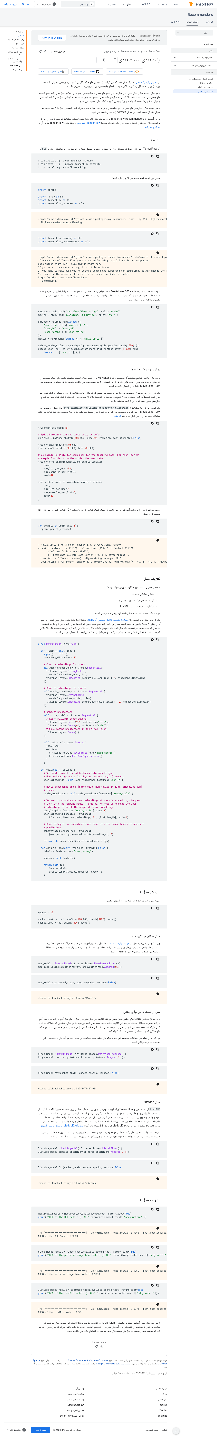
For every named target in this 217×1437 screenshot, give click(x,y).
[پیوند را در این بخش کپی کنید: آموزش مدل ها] (135, 892)
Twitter (163, 1410)
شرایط (164, 1430)
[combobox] (78, 4)
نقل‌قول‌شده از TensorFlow (71, 1415)
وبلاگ (164, 1394)
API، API (146, 4)
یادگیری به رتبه (152, 126)
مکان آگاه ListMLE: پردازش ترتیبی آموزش (61, 1125)
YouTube (162, 1415)
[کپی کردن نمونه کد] (157, 156)
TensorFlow (154, 51)
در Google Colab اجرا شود (122, 71)
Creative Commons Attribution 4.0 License (87, 1360)
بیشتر (112, 4)
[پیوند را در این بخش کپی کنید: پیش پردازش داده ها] (126, 369)
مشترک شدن (40, 1429)
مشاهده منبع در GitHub (85, 71)
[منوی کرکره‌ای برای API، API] (138, 4)
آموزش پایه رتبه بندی (146, 82)
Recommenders (200, 15)
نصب (175, 4)
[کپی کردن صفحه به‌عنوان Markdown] (104, 60)
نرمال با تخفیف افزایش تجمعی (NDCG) (108, 619)
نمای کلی (209, 21)
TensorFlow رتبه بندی (88, 122)
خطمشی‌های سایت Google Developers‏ (113, 1363)
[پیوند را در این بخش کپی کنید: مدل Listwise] (138, 1102)
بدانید (164, 4)
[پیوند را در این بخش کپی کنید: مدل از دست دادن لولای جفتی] (119, 1012)
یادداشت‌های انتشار (75, 1399)
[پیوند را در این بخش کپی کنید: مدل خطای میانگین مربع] (127, 936)
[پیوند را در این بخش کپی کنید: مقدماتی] (144, 140)
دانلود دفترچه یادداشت (51, 71)
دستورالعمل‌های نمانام (74, 1410)
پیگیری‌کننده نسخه (76, 1394)
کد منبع (117, 415)
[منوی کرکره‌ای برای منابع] (123, 4)
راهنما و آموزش (192, 21)
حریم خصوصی (151, 1430)
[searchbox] (194, 33)
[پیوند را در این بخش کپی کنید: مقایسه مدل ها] (135, 1200)
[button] (197, 57)
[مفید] (45, 51)
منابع (129, 4)
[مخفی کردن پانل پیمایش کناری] (176, 1430)
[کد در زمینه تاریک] (152, 156)
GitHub (26, 4)
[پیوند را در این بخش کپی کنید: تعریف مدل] (140, 579)
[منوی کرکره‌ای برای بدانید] (158, 4)
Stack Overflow (75, 1405)
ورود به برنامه (10, 4)
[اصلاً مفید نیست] (40, 51)
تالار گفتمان (162, 1399)
